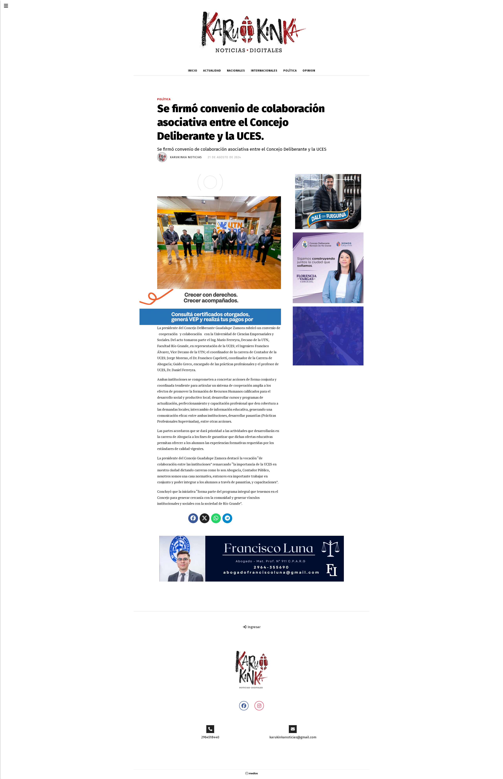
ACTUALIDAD (212, 70)
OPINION (309, 70)
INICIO (192, 70)
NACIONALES (236, 70)
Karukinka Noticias (186, 157)
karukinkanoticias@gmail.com (292, 737)
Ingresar (254, 627)
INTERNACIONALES (264, 70)
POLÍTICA (290, 70)
